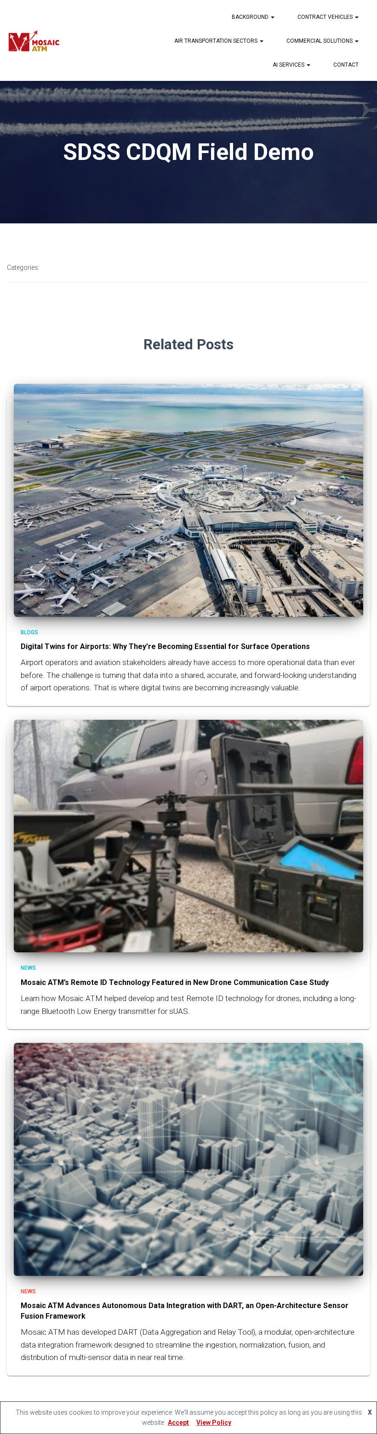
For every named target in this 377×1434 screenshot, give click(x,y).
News (28, 968)
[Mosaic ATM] (33, 40)
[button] (272, 17)
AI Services (289, 65)
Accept (178, 1422)
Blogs (29, 632)
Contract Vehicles (325, 17)
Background (251, 17)
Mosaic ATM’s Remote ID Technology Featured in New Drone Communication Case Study (175, 982)
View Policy (213, 1422)
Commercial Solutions (320, 41)
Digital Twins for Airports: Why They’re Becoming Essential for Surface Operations (166, 646)
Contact (346, 65)
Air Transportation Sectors (216, 41)
